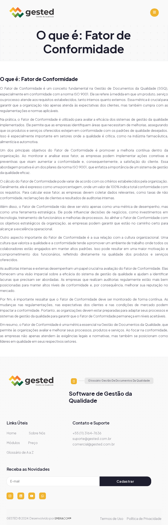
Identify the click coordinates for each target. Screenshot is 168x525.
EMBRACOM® (63, 518)
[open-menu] (154, 12)
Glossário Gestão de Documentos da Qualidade (119, 380)
